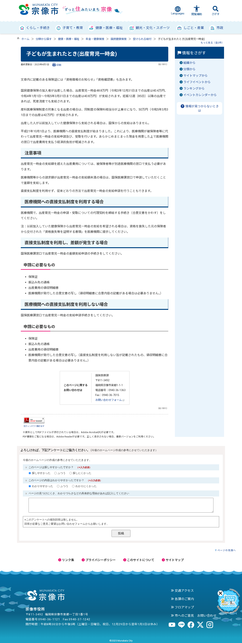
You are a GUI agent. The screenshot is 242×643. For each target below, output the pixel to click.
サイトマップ (174, 560)
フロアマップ (184, 607)
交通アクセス (184, 590)
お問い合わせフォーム (109, 400)
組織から (189, 63)
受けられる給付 (142, 39)
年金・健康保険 (95, 39)
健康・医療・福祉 (68, 39)
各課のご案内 (184, 599)
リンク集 (67, 560)
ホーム (25, 39)
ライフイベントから (197, 82)
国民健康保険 (118, 39)
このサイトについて (140, 560)
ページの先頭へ (226, 550)
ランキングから (194, 88)
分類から (189, 69)
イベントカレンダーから (200, 95)
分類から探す (44, 39)
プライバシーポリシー (100, 560)
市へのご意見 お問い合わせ (195, 615)
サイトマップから (195, 75)
